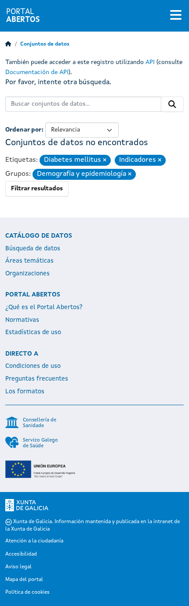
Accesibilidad (21, 554)
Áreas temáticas (29, 261)
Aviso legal (18, 567)
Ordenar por (23, 130)
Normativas (22, 320)
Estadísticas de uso (33, 332)
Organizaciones (27, 274)
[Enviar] (172, 104)
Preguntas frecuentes (36, 379)
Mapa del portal (24, 579)
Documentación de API (37, 72)
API (150, 62)
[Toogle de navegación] (176, 15)
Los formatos (24, 392)
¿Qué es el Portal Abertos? (44, 307)
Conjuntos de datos (44, 44)
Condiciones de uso (33, 366)
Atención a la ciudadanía (34, 541)
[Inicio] (8, 44)
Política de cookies (27, 592)
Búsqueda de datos (32, 249)
